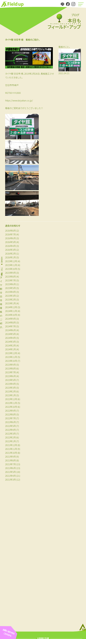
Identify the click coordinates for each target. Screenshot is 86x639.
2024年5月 (10, 334)
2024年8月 (10, 322)
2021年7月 (10, 464)
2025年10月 (11, 268)
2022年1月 (10, 441)
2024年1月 (10, 349)
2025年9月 (10, 272)
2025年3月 (10, 295)
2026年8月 (10, 230)
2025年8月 (10, 276)
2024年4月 (10, 337)
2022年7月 (10, 418)
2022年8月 (10, 414)
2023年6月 (10, 376)
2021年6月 (10, 468)
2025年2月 (10, 299)
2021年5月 (10, 472)
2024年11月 (11, 311)
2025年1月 (10, 303)
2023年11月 (11, 357)
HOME (2, 260)
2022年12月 (11, 399)
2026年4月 (10, 246)
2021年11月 (11, 449)
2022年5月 (10, 426)
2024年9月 (10, 318)
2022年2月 (10, 437)
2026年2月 (10, 253)
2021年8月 (10, 460)
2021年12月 (11, 445)
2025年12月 (11, 261)
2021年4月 (10, 475)
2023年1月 (10, 395)
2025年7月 (10, 280)
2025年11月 (11, 265)
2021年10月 (11, 452)
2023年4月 (10, 383)
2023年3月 (10, 387)
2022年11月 (11, 403)
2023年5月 (10, 380)
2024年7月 (10, 326)
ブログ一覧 (2, 269)
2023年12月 (11, 353)
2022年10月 (11, 406)
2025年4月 (10, 291)
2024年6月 (10, 330)
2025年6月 (10, 284)
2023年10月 (11, 360)
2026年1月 (10, 257)
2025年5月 (10, 288)
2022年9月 (10, 410)
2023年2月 (10, 391)
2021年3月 (10, 479)
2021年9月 (10, 456)
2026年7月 (10, 234)
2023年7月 (10, 372)
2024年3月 (10, 341)
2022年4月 (10, 429)
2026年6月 (10, 238)
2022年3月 (10, 433)
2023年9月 (10, 364)
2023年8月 (10, 368)
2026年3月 (10, 249)
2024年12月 (11, 307)
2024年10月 (11, 314)
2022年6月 (10, 422)
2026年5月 (10, 242)
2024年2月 (10, 345)
